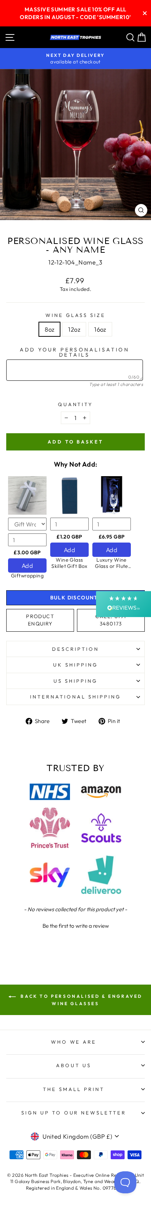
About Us (73, 1065)
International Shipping (75, 697)
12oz (74, 329)
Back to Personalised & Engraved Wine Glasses (81, 999)
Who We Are (74, 1042)
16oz (100, 329)
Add (27, 565)
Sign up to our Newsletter (73, 1113)
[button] (75, 925)
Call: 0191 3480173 (110, 620)
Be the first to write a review (76, 925)
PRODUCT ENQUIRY (40, 620)
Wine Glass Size (75, 315)
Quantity (75, 404)
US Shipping (75, 681)
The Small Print (73, 1089)
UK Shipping (75, 665)
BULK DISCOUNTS (75, 597)
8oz (49, 329)
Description (75, 649)
